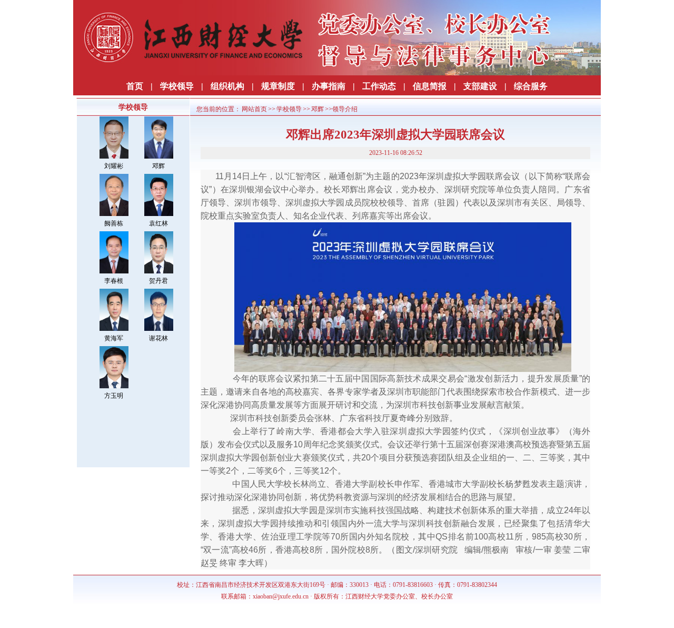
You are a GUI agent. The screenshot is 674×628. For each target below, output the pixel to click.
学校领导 (177, 86)
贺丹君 (158, 280)
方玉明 (113, 395)
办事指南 (328, 86)
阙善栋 (113, 223)
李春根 (113, 280)
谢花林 (158, 338)
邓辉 (158, 166)
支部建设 (480, 86)
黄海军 (113, 338)
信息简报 (430, 86)
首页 (134, 86)
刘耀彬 (113, 166)
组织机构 (227, 86)
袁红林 (158, 223)
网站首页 (254, 109)
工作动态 (379, 86)
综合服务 (531, 86)
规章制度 (278, 86)
